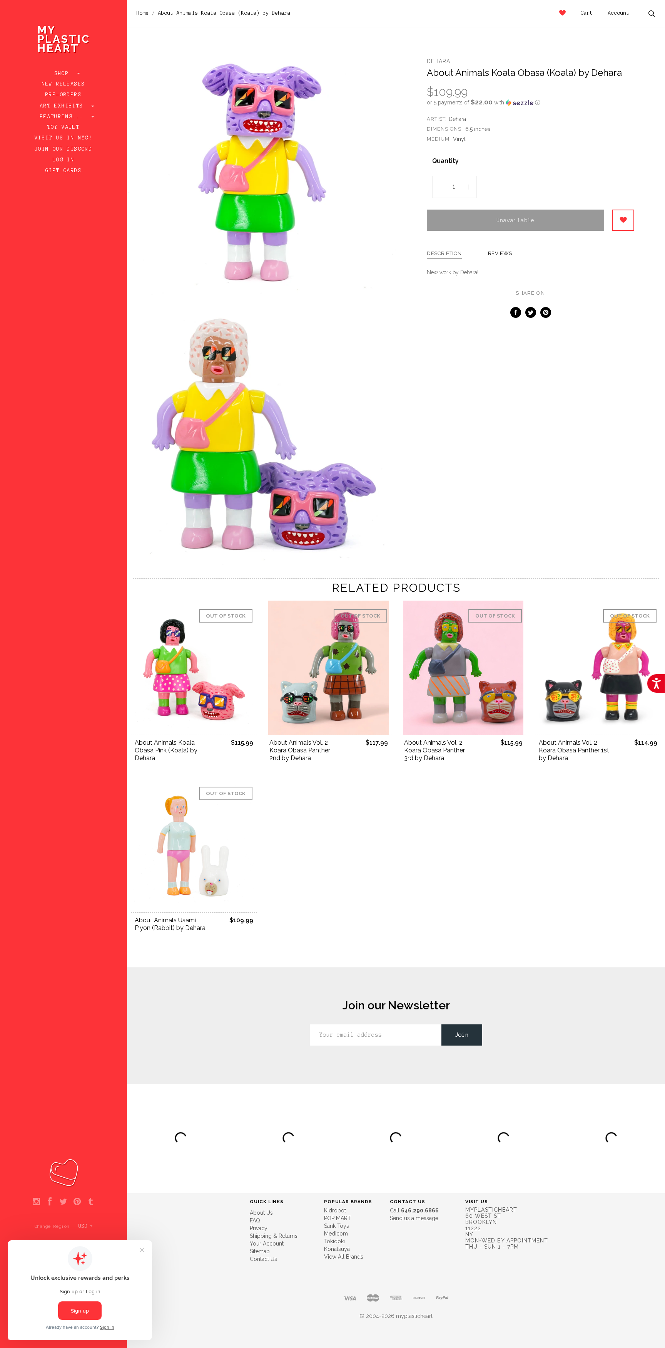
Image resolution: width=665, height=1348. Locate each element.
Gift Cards (63, 170)
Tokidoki (334, 1241)
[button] (530, 102)
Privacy (258, 1228)
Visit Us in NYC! (63, 138)
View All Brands (343, 1257)
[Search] (651, 14)
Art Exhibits (63, 106)
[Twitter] (63, 1202)
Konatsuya (337, 1249)
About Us (261, 1213)
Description (444, 253)
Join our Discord (63, 149)
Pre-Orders (63, 94)
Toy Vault (63, 127)
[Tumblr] (90, 1202)
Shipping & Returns (273, 1236)
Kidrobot (335, 1210)
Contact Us (263, 1259)
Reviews (500, 253)
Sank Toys (336, 1226)
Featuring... (63, 116)
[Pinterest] (77, 1202)
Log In (63, 160)
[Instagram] (36, 1202)
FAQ (255, 1220)
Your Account (267, 1244)
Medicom (336, 1233)
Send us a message (414, 1218)
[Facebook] (49, 1202)
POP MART (337, 1218)
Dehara (438, 61)
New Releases (63, 84)
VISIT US (476, 1201)
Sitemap (260, 1251)
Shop (64, 73)
